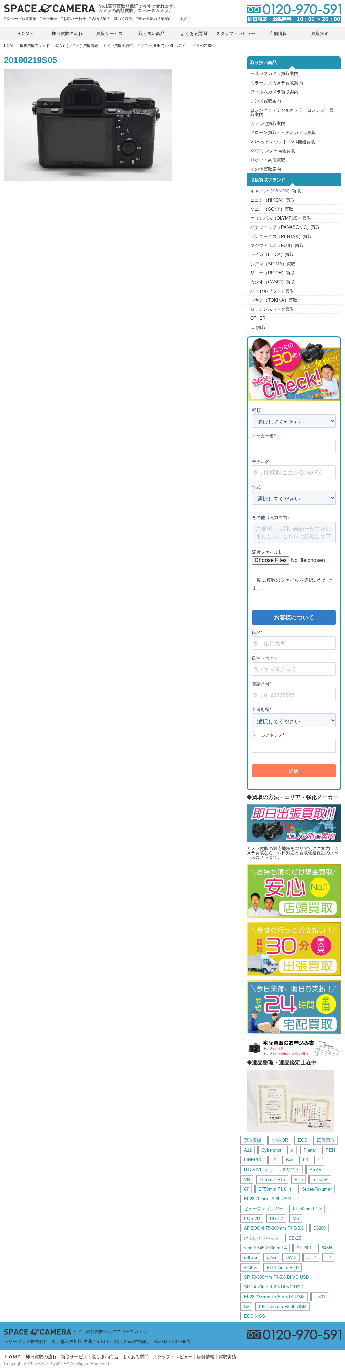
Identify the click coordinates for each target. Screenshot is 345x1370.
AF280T (304, 1247)
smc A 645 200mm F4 (265, 1247)
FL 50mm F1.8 (307, 1208)
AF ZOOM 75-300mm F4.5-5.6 (274, 1228)
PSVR (315, 1169)
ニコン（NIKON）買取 (272, 200)
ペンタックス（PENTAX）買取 (281, 236)
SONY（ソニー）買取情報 (76, 45)
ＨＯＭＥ (25, 33)
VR (247, 1179)
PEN (330, 1150)
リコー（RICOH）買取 (272, 272)
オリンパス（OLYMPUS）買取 (280, 218)
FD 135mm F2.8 (283, 1267)
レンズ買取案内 (265, 100)
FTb (299, 1179)
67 (246, 1189)
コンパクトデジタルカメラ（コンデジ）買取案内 (292, 112)
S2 (246, 1306)
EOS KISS (254, 1316)
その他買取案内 (265, 169)
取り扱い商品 (151, 33)
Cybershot (271, 1150)
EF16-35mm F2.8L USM (283, 1306)
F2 (273, 1159)
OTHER (257, 318)
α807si (250, 1257)
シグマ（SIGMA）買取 (272, 263)
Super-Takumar (317, 1189)
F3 (305, 1159)
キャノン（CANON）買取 (275, 190)
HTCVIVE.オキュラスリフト (272, 1169)
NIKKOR (279, 1140)
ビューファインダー (263, 1208)
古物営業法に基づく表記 (112, 19)
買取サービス (109, 33)
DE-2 (311, 1257)
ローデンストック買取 (272, 309)
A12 (248, 1150)
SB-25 (295, 1238)
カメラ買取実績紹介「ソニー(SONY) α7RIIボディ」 (146, 45)
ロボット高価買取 (267, 159)
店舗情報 (278, 33)
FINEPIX (252, 1159)
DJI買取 (258, 327)
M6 (296, 1218)
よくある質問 (194, 33)
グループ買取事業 (21, 19)
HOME (9, 45)
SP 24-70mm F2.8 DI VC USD (273, 1286)
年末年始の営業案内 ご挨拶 (162, 19)
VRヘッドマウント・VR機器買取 (282, 141)
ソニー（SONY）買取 (271, 209)
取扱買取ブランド (35, 45)
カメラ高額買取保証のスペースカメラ (110, 1331)
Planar (310, 1150)
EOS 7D (252, 1218)
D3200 (319, 1228)
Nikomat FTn (272, 1179)
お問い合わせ (74, 19)
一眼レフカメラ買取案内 (274, 73)
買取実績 (320, 33)
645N (327, 1247)
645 (289, 1159)
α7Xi (271, 1257)
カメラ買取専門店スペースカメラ (49, 8)
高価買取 (326, 1140)
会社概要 (49, 19)
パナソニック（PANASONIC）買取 (285, 227)
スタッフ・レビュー (235, 33)
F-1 (321, 1159)
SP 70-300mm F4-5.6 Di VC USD (276, 1277)
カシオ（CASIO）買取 (272, 281)
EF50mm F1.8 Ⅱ (275, 1189)
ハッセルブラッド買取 (272, 291)
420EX (250, 1267)
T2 (328, 1257)
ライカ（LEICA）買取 (272, 254)
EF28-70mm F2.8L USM (267, 1198)
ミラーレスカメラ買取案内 (276, 82)
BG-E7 (276, 1218)
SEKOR (320, 1179)
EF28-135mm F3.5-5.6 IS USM (274, 1296)
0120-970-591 (290, 13)
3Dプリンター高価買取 (272, 150)
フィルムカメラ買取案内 (274, 91)
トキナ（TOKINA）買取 (273, 300)
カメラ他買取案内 (267, 123)
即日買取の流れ (67, 33)
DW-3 (291, 1257)
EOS (302, 1140)
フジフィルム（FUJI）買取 (277, 245)
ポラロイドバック (261, 1238)
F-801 (319, 1296)
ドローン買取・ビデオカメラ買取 (283, 132)
